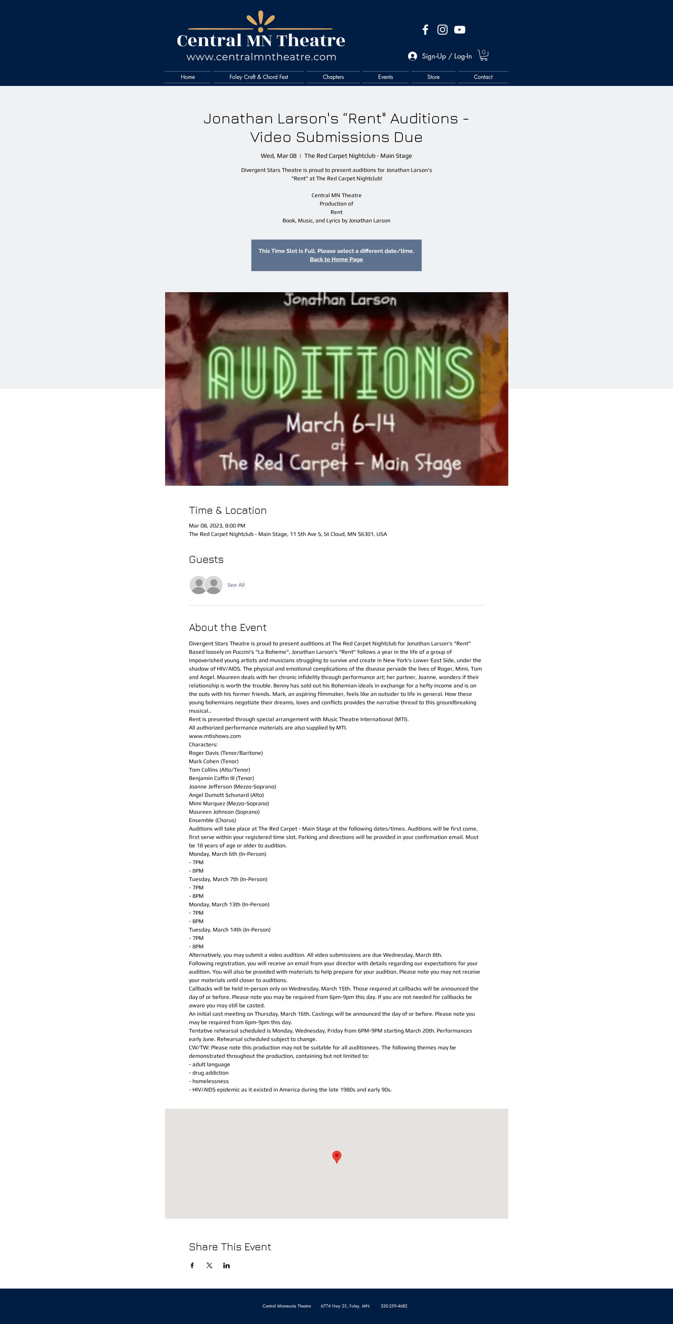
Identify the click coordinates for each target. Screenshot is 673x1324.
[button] (483, 55)
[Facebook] (425, 29)
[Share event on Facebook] (192, 1265)
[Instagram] (442, 29)
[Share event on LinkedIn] (226, 1265)
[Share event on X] (209, 1265)
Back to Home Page (336, 259)
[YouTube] (460, 29)
